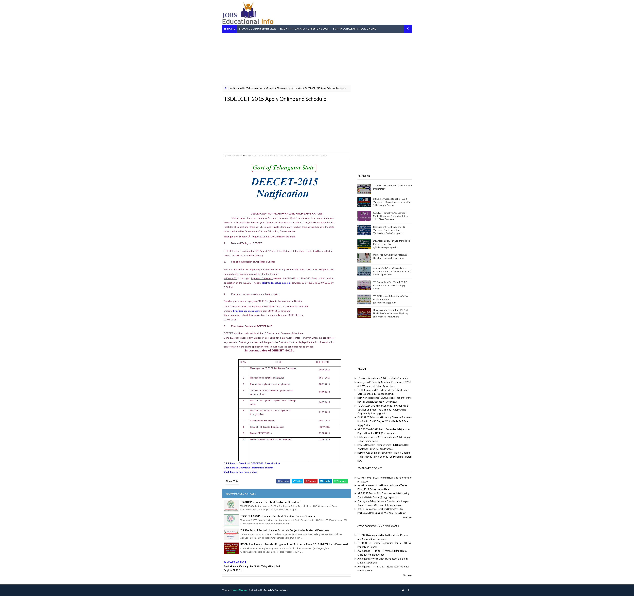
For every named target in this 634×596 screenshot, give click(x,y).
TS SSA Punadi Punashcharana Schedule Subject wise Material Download (285, 530)
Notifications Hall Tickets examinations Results (252, 88)
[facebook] (408, 590)
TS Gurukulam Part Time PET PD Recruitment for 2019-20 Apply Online (390, 285)
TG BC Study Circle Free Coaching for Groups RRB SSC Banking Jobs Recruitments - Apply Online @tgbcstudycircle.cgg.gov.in (383, 409)
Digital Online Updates (276, 590)
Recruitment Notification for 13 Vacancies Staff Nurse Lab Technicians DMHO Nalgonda (389, 230)
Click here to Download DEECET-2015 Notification (252, 463)
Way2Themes (240, 590)
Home (231, 28)
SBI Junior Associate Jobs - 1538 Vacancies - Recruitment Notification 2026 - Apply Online (392, 202)
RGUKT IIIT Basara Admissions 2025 (304, 28)
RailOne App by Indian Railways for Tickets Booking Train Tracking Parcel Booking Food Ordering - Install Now (384, 456)
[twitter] (402, 590)
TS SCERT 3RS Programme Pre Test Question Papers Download (278, 515)
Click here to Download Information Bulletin (248, 467)
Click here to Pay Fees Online (240, 472)
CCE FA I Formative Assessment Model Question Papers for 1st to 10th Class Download (390, 216)
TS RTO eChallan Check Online (354, 28)
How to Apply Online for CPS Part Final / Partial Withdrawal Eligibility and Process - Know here (390, 313)
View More (407, 518)
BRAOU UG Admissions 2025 (257, 28)
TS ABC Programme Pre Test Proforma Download (270, 501)
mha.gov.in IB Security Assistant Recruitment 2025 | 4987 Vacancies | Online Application (392, 271)
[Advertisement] (317, 58)
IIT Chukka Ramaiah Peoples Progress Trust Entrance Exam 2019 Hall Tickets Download (294, 544)
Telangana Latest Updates (289, 88)
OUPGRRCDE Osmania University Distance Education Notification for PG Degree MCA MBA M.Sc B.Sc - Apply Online (384, 421)
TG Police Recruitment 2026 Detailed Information (382, 378)
